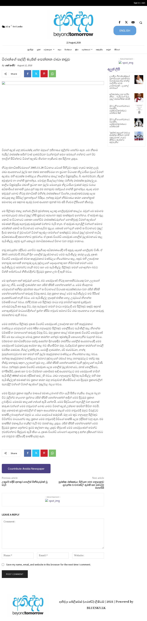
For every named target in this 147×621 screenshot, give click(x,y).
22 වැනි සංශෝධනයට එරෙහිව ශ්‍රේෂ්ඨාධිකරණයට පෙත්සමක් (120, 123)
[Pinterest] (44, 73)
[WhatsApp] (52, 73)
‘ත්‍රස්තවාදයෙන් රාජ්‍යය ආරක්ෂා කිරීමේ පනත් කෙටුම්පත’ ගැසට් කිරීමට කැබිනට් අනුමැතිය (120, 137)
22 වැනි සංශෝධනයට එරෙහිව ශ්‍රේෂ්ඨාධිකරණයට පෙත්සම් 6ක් (120, 109)
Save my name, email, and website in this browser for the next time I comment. (48, 564)
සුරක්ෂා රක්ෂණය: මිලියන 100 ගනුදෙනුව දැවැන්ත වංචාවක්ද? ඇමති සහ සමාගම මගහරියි (81, 485)
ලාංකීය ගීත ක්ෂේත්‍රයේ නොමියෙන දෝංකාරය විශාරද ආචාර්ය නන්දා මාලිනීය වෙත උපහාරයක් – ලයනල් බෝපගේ (120, 82)
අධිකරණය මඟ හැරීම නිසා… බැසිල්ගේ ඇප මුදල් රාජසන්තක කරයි (120, 96)
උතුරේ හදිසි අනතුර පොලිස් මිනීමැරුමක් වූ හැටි (25, 483)
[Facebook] (119, 22)
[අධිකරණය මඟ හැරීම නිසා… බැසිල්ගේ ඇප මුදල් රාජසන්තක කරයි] (138, 97)
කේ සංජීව (10, 65)
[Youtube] (133, 22)
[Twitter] (126, 22)
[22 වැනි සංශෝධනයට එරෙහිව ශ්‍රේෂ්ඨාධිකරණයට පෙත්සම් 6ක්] (138, 109)
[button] (140, 22)
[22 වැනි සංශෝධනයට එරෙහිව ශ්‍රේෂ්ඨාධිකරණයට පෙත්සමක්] (138, 122)
